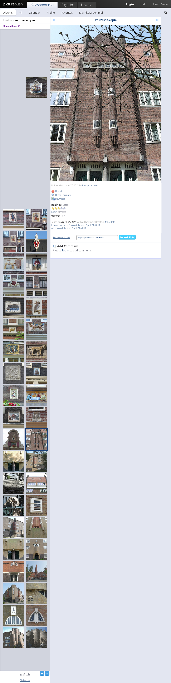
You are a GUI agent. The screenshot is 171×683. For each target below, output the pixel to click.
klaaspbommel (89, 185)
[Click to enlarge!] (105, 103)
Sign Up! (68, 4)
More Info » (111, 221)
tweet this (127, 237)
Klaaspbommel (42, 4)
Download (60, 198)
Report (58, 190)
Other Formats (62, 194)
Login (54, 211)
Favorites (67, 12)
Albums (8, 12)
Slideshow (25, 680)
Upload (86, 4)
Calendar (34, 12)
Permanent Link (61, 237)
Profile (51, 12)
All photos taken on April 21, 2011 (68, 227)
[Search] (165, 12)
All (20, 12)
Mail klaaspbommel (91, 12)
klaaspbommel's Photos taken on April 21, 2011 (75, 225)
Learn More (160, 4)
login (65, 250)
